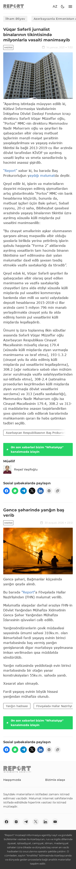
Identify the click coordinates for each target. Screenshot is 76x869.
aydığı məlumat (42, 175)
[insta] (16, 821)
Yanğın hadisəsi (17, 706)
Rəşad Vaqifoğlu (25, 469)
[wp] (15, 491)
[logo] (13, 6)
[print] (49, 491)
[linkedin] (40, 491)
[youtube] (55, 821)
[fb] (6, 491)
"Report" (28, 592)
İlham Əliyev (15, 19)
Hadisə (8, 47)
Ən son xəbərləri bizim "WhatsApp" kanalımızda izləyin (37, 449)
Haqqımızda (12, 780)
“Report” (10, 170)
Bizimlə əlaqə (55, 780)
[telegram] (23, 491)
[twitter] (32, 491)
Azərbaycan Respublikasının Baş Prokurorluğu (38, 432)
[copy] (57, 491)
